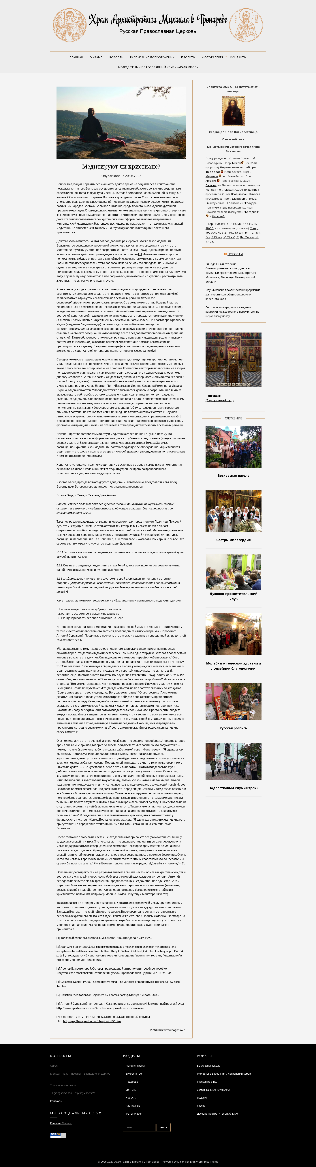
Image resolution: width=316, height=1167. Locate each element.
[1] (140, 254)
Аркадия (211, 180)
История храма (135, 1065)
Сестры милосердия (233, 540)
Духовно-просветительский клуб (217, 1113)
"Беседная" (251, 212)
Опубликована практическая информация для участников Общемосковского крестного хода (233, 294)
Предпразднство (217, 158)
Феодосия (213, 172)
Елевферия (239, 198)
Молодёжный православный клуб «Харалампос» (158, 67)
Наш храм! (213, 396)
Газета (201, 1105)
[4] (178, 416)
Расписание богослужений (152, 57)
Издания (202, 1097)
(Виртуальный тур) (220, 400)
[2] (154, 350)
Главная (76, 57)
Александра (219, 207)
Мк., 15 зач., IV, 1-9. (241, 232)
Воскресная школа (208, 1065)
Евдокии (231, 203)
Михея (236, 163)
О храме (96, 57)
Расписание (133, 1105)
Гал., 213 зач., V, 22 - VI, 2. (222, 237)
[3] (70, 363)
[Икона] (233, 124)
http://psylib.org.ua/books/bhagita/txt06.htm (92, 1021)
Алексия (229, 189)
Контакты (238, 57)
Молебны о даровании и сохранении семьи (224, 1073)
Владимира (251, 189)
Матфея (211, 189)
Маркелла (212, 176)
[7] (58, 1016)
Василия (211, 185)
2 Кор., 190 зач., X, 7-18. (221, 224)
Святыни (131, 1089)
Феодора (250, 203)
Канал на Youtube (61, 1123)
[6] (182, 863)
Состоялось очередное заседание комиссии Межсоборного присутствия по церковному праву (232, 311)
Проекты (188, 57)
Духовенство (134, 1073)
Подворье (132, 1081)
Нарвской (218, 216)
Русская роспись (207, 1081)
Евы (208, 203)
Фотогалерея (213, 57)
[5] (100, 455)
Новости (116, 57)
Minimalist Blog (186, 1161)
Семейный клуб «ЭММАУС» (214, 1089)
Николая (254, 194)
